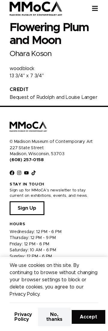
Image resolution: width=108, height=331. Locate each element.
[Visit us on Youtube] (26, 172)
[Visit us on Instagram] (19, 172)
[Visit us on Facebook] (12, 172)
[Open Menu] (100, 8)
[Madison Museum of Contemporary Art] (36, 8)
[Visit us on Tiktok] (33, 172)
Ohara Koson (31, 54)
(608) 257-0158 (27, 160)
